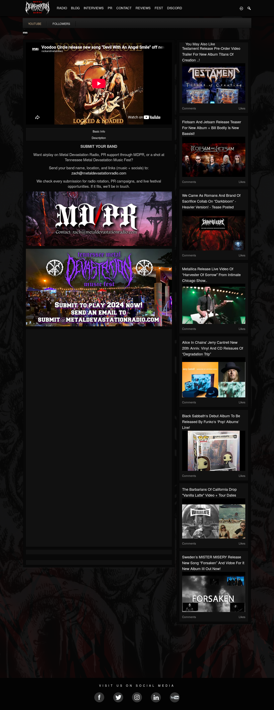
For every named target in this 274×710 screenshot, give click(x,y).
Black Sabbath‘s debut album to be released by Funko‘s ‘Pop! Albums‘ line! (211, 421)
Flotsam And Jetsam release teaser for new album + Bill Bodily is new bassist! (211, 127)
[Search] (249, 8)
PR (110, 8)
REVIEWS (143, 8)
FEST (159, 8)
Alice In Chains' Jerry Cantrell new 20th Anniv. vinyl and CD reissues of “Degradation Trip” (212, 348)
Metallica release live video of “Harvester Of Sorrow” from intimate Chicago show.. (211, 274)
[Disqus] (98, 386)
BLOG (75, 8)
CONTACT (124, 8)
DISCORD (174, 8)
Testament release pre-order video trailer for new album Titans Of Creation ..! (211, 54)
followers (61, 24)
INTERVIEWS (94, 8)
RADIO (62, 8)
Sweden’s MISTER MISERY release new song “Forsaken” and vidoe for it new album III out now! (213, 562)
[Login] (241, 8)
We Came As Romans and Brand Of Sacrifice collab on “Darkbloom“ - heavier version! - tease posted (211, 201)
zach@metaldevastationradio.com (98, 172)
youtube (34, 24)
